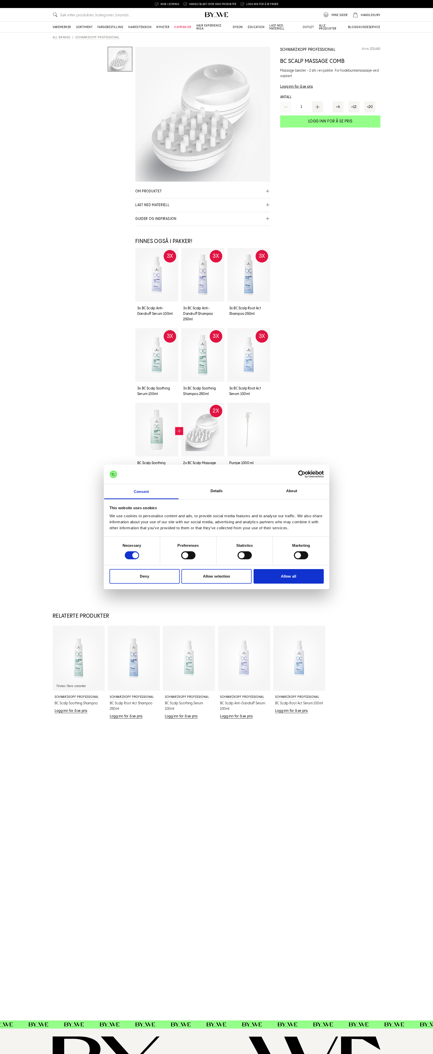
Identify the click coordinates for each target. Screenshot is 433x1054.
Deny (144, 576)
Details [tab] (216, 491)
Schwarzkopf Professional (97, 37)
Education (256, 27)
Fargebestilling (110, 27)
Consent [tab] (141, 491)
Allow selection (216, 576)
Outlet (308, 27)
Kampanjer (182, 27)
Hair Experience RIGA (209, 27)
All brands (61, 37)
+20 (370, 107)
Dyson (238, 27)
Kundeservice (369, 27)
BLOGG (353, 27)
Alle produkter (328, 27)
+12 (354, 107)
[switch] (188, 555)
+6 (338, 107)
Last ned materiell (276, 27)
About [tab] (291, 491)
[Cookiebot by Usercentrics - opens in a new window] (302, 474)
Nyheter (162, 27)
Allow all (288, 576)
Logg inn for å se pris (330, 121)
